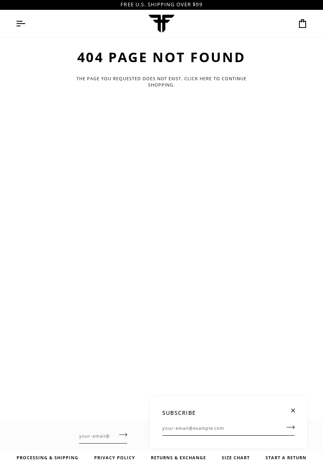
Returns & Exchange (178, 457)
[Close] (296, 407)
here (206, 78)
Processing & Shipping (47, 457)
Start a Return (285, 457)
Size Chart (236, 457)
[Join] (288, 427)
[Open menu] (27, 23)
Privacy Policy (114, 457)
